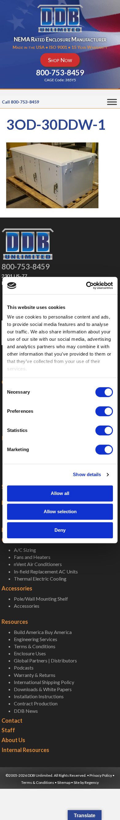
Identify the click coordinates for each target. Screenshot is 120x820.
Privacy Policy (101, 775)
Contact (12, 720)
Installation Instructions (39, 696)
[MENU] (112, 102)
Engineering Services (35, 639)
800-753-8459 (26, 266)
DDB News (26, 711)
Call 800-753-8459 (20, 101)
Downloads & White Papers (43, 689)
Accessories (17, 588)
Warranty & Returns (34, 675)
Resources (15, 621)
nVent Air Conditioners (38, 564)
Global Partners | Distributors (45, 660)
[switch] (104, 411)
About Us (13, 740)
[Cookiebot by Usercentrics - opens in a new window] (86, 285)
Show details (87, 474)
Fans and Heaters (32, 557)
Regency (92, 782)
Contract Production (36, 703)
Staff (8, 730)
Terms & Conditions (34, 646)
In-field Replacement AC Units (46, 571)
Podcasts (24, 667)
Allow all (60, 493)
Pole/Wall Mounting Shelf (41, 599)
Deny (60, 530)
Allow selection (60, 511)
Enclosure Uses (30, 653)
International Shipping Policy (44, 682)
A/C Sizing (25, 550)
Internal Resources (25, 749)
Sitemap (63, 782)
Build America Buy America (43, 632)
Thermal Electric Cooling (40, 578)
